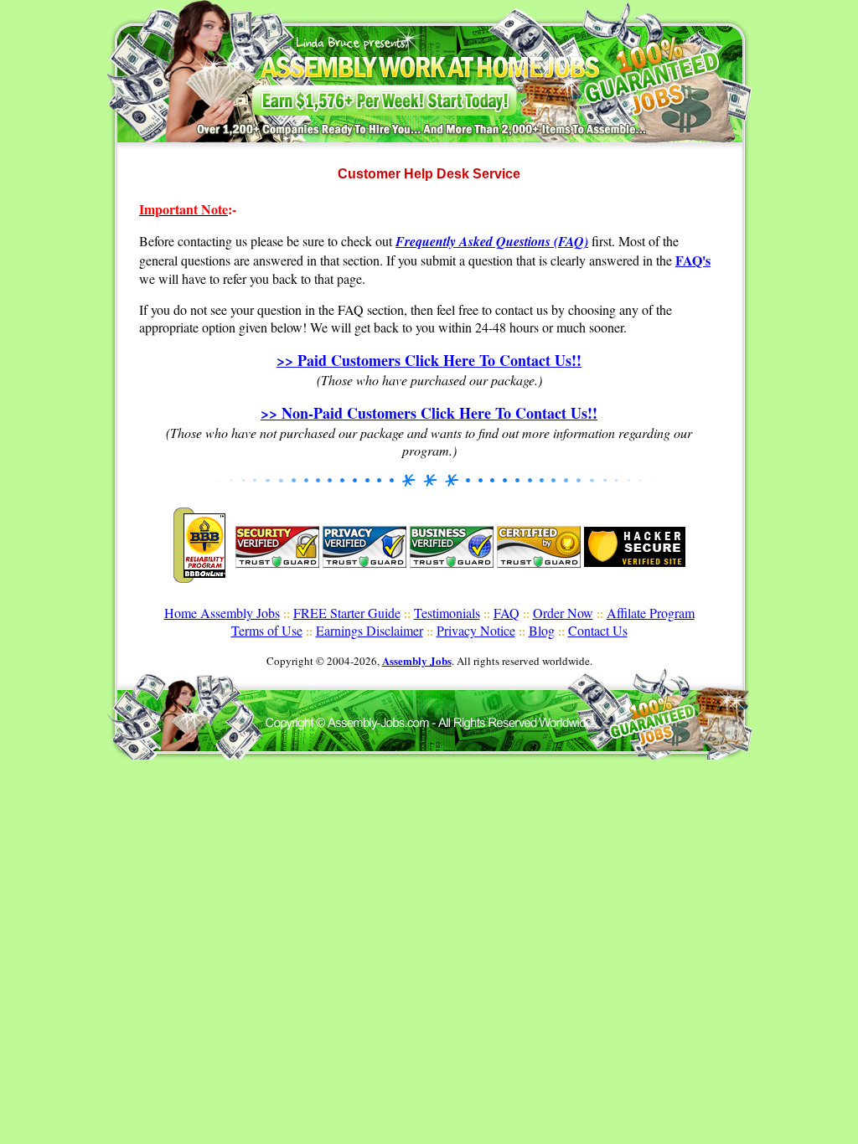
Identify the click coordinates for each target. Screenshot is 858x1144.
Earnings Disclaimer (369, 630)
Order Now (563, 612)
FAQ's (693, 260)
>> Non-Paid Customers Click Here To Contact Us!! (429, 413)
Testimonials (447, 612)
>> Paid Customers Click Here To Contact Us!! (429, 360)
